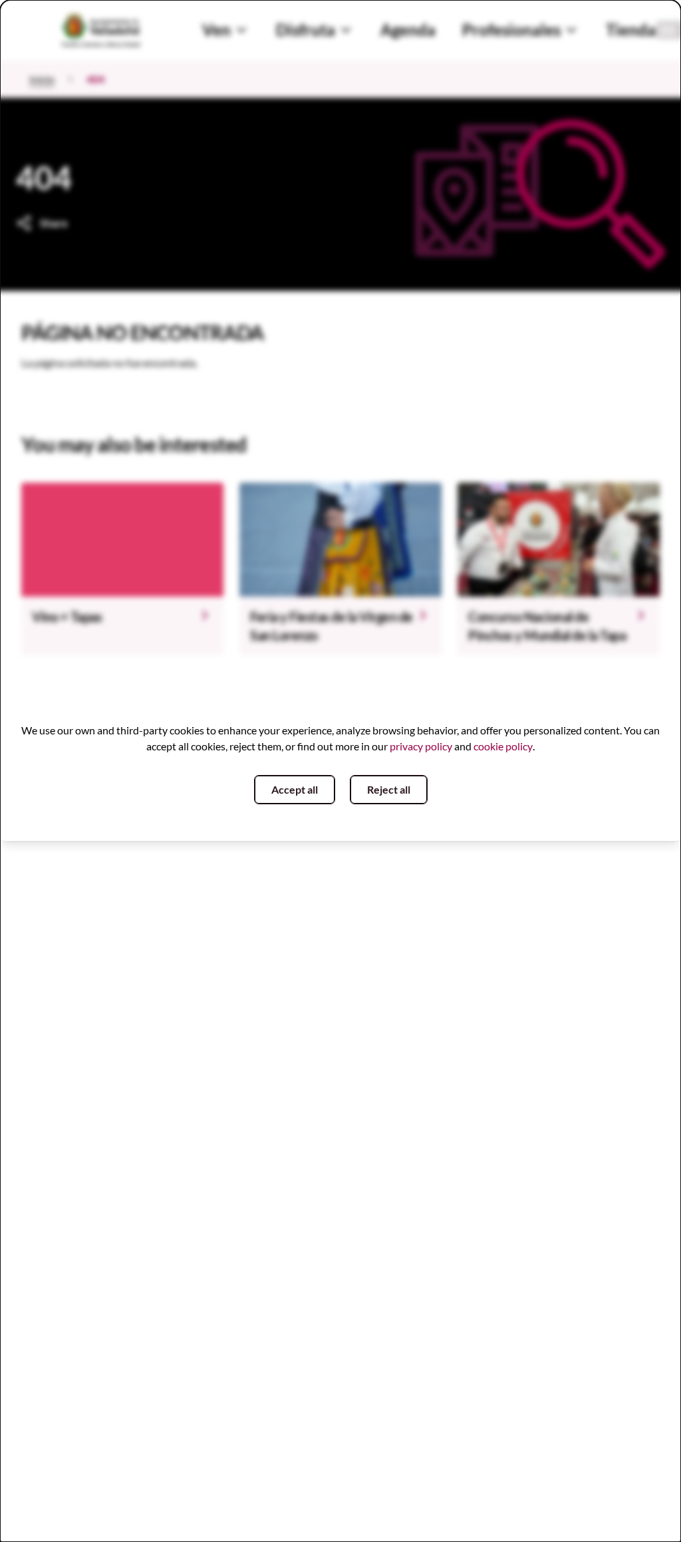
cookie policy (503, 746)
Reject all (388, 789)
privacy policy (421, 746)
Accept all (294, 789)
